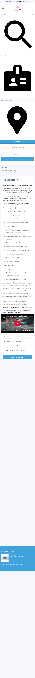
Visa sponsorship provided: (11, 346)
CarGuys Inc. (17, 556)
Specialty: (7, 341)
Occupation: (7, 337)
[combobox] (17, 56)
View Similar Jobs (17, 357)
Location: (7, 350)
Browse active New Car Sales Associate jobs (17, 159)
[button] (5, 167)
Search (17, 142)
